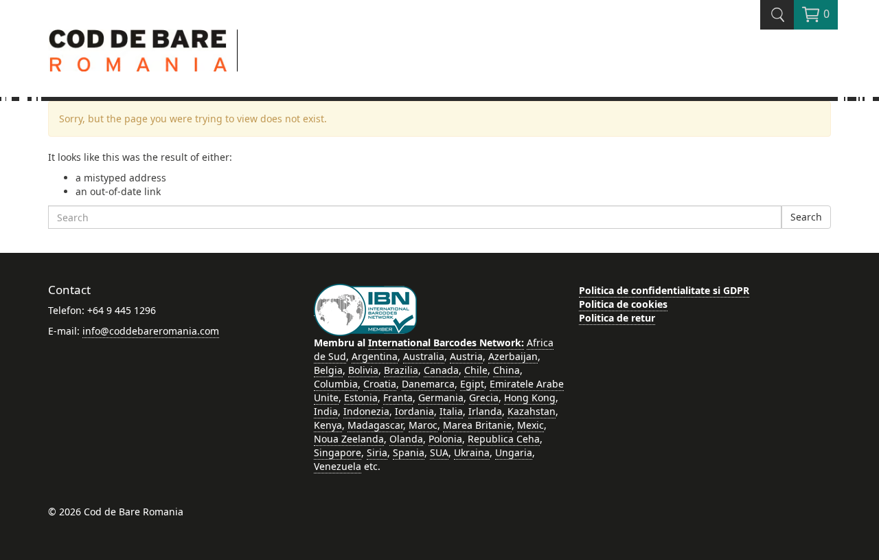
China (506, 370)
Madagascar (375, 425)
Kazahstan (531, 411)
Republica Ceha (504, 438)
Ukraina (472, 452)
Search (806, 216)
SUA (439, 452)
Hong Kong (530, 397)
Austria (466, 356)
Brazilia (401, 370)
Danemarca (428, 383)
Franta (398, 397)
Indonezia (366, 411)
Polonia (445, 438)
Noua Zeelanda (349, 438)
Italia (451, 411)
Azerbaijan (513, 356)
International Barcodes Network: (446, 342)
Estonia (361, 397)
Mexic (530, 425)
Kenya (328, 425)
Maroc (423, 425)
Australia (423, 356)
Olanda (406, 438)
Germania (441, 397)
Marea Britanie (477, 425)
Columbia (336, 383)
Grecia (484, 397)
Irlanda (485, 411)
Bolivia (363, 370)
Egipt (472, 383)
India (326, 411)
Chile (476, 370)
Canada (441, 370)
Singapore (337, 452)
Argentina (375, 356)
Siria (377, 452)
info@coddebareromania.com (150, 330)
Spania (408, 452)
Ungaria (513, 452)
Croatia (379, 383)
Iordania (414, 411)
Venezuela (337, 466)
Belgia (328, 370)
